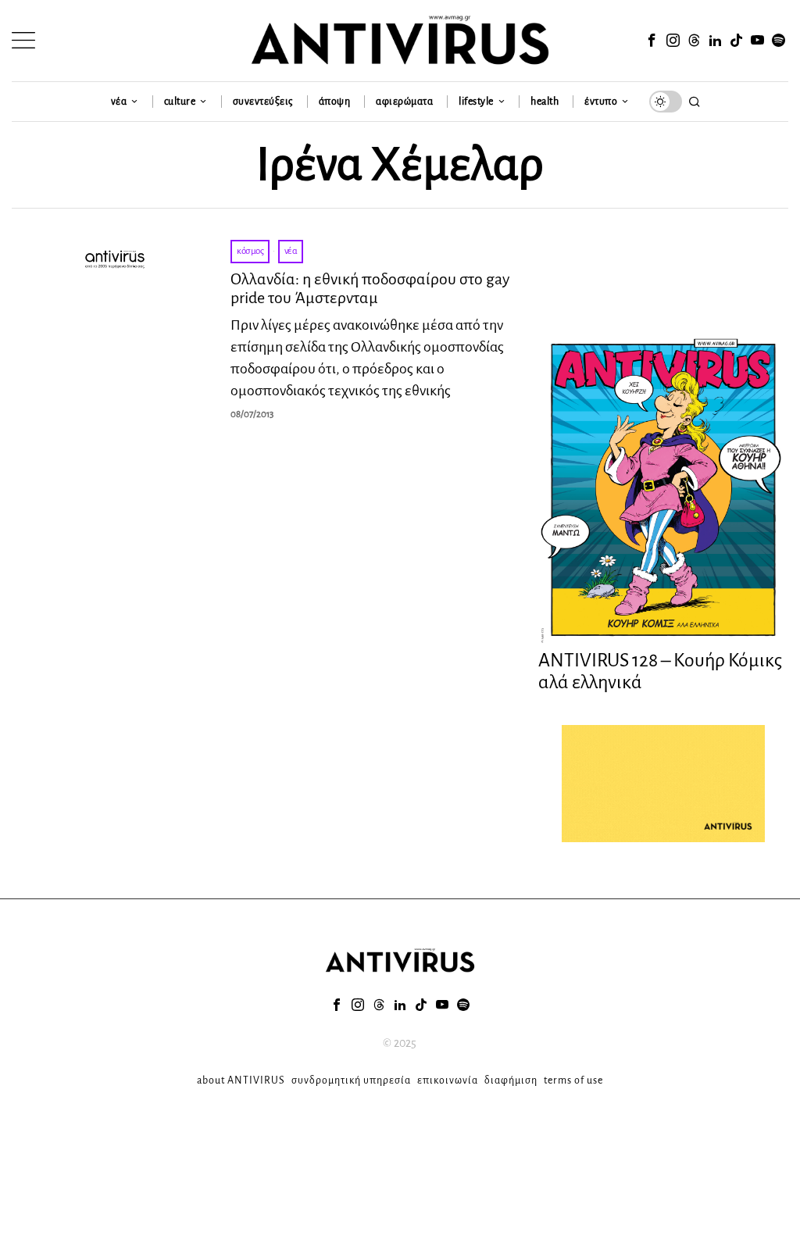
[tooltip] (652, 40)
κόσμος (250, 251)
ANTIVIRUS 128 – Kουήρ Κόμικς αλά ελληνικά (660, 671)
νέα (291, 251)
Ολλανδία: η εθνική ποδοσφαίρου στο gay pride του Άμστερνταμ (369, 288)
